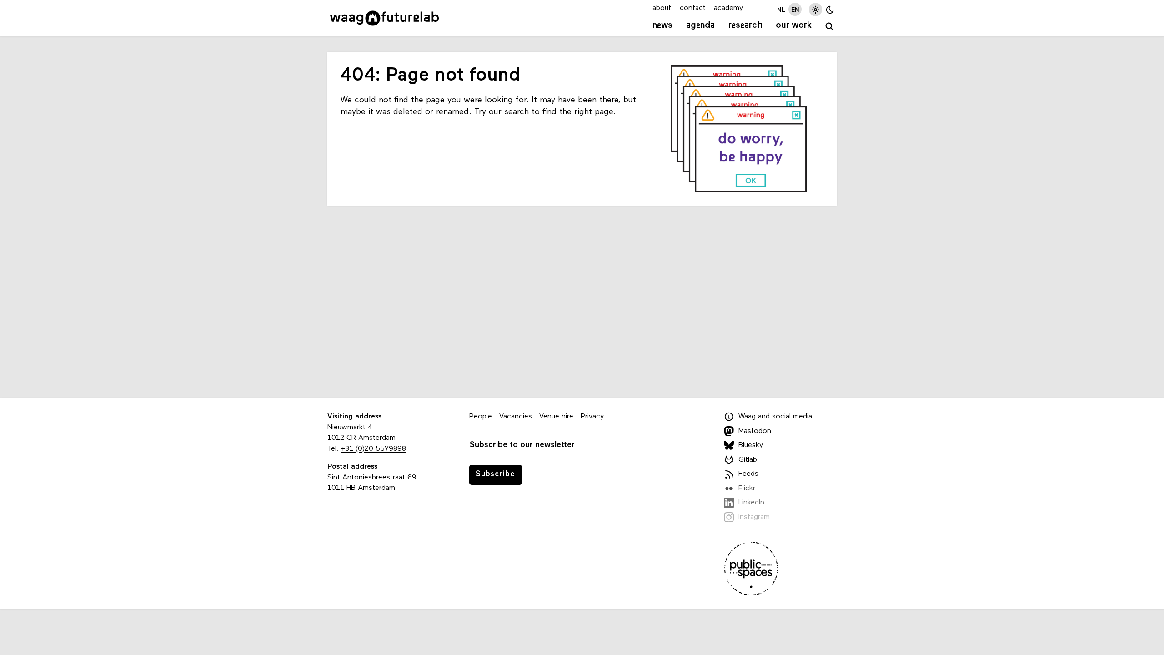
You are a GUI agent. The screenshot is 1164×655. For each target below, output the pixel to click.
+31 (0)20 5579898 (373, 449)
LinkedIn (751, 503)
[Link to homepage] (384, 18)
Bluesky (750, 445)
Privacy (592, 416)
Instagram (754, 517)
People (480, 416)
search (516, 112)
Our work (794, 25)
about (661, 8)
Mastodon (754, 431)
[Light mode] (815, 9)
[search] (830, 27)
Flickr (746, 488)
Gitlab (747, 460)
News (662, 25)
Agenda (700, 25)
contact (693, 8)
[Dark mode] (830, 9)
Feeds (748, 474)
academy (728, 8)
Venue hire (556, 416)
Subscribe (495, 474)
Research (745, 25)
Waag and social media (775, 416)
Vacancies (515, 416)
